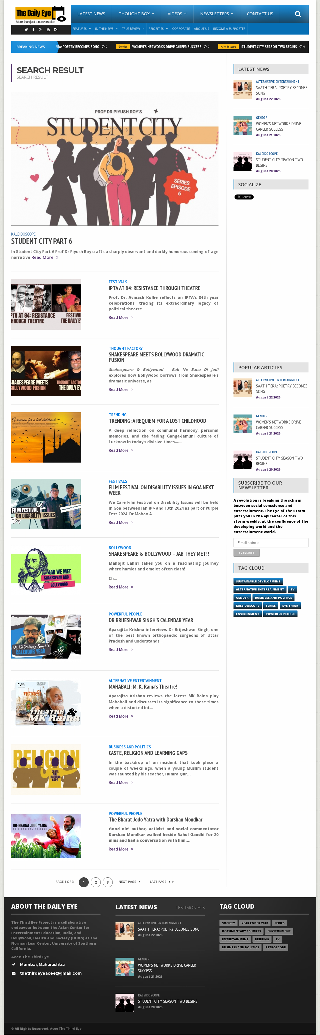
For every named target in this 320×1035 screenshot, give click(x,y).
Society (228, 923)
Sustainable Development (258, 581)
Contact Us (260, 14)
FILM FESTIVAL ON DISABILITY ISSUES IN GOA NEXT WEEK (161, 490)
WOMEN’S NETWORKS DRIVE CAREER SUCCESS (156, 46)
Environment (247, 614)
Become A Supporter (229, 29)
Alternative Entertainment (135, 680)
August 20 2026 (268, 171)
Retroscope (276, 947)
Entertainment (235, 939)
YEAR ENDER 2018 (255, 923)
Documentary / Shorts (241, 931)
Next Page (127, 882)
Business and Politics (130, 747)
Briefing (262, 939)
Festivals (118, 282)
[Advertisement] (271, 282)
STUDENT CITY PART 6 (41, 241)
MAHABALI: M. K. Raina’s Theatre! (143, 686)
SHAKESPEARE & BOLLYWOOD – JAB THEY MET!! (159, 553)
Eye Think (290, 605)
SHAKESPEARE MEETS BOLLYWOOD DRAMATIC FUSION (156, 357)
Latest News (91, 14)
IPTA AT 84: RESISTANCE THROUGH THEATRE (154, 288)
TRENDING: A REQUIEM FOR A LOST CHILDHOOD (157, 420)
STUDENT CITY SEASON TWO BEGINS (259, 46)
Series (271, 605)
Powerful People (125, 614)
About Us (201, 29)
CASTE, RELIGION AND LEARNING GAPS (148, 752)
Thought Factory (126, 348)
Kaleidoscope (218, 46)
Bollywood (120, 547)
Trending (117, 414)
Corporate (181, 29)
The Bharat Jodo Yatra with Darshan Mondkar (155, 819)
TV (292, 589)
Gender (112, 46)
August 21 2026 (268, 135)
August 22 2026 (268, 99)
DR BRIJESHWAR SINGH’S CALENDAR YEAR (151, 620)
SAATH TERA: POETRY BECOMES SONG (60, 46)
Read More (42, 257)
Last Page (158, 882)
